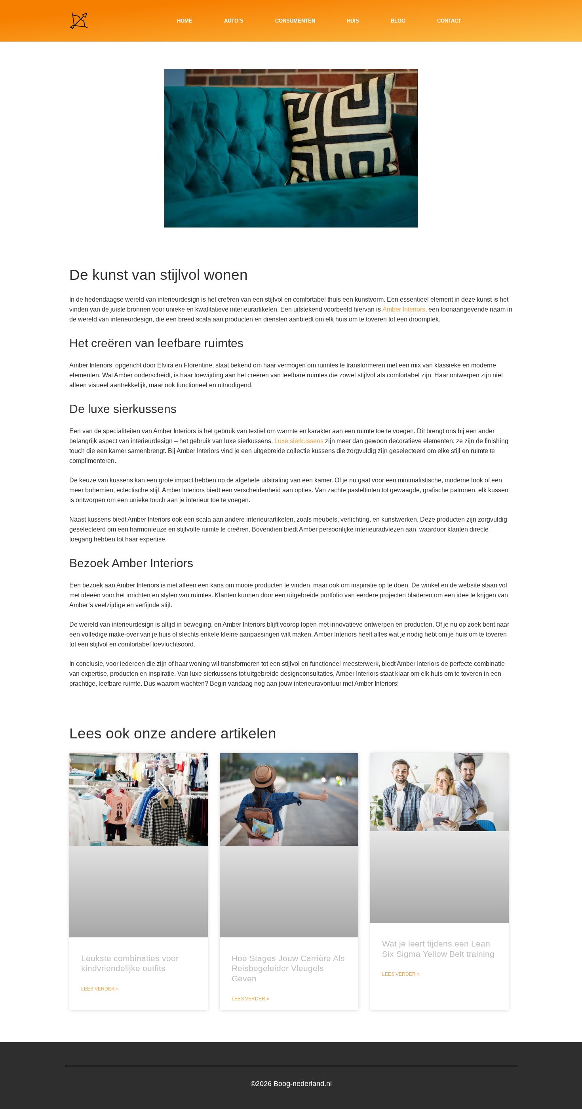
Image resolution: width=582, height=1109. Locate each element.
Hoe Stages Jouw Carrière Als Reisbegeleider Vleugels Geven (288, 968)
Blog (398, 21)
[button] (507, 21)
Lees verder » (100, 989)
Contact (449, 21)
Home (184, 21)
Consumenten (295, 21)
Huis (353, 21)
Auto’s (233, 21)
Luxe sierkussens (298, 441)
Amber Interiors (403, 309)
